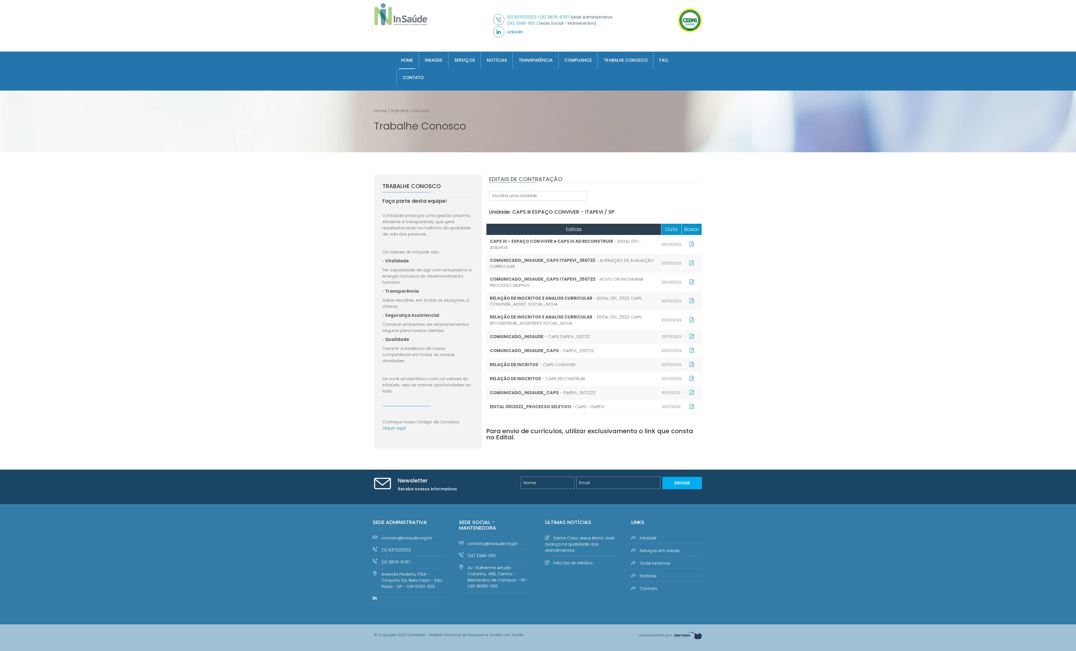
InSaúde (433, 60)
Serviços (464, 60)
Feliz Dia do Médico (573, 563)
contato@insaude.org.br (406, 538)
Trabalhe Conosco (625, 60)
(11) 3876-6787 (396, 562)
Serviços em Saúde (660, 550)
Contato (413, 77)
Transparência (536, 60)
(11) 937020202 (396, 550)
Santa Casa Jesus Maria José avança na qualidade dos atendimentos (579, 544)
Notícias (497, 60)
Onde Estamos (655, 563)
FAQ (663, 60)
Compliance (578, 60)
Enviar (682, 483)
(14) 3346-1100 (482, 555)
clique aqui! (394, 428)
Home (407, 60)
